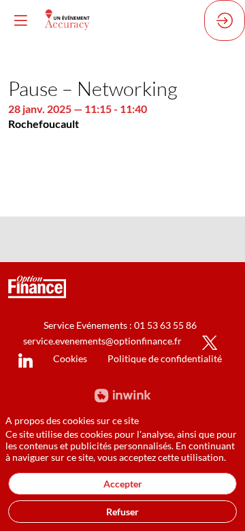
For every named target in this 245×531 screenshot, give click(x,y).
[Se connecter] (224, 20)
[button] (20, 20)
